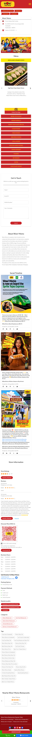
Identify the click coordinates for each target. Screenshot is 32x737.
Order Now (16, 109)
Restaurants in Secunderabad (20, 721)
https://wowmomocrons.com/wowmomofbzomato (14, 439)
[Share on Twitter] (14, 329)
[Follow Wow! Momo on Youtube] (19, 728)
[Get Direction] (16, 578)
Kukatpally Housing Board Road (10, 604)
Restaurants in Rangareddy (21, 719)
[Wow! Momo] (7, 4)
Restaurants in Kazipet (6, 721)
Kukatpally (5, 610)
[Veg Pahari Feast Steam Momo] (16, 74)
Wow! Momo (16, 697)
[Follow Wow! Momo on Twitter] (12, 728)
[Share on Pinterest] (10, 329)
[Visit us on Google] (17, 728)
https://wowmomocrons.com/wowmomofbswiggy (14, 440)
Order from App (16, 112)
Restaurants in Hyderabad (7, 719)
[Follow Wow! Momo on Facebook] (10, 728)
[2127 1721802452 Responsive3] (16, 732)
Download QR (6, 550)
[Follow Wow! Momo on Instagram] (15, 728)
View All (17, 518)
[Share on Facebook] (3, 329)
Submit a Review (6, 477)
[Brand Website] (22, 728)
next (30, 88)
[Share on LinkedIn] (7, 329)
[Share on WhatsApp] (17, 329)
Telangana (18, 10)
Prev (2, 88)
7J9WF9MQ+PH (5, 577)
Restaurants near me (8, 10)
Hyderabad (5, 13)
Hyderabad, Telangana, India (7, 578)
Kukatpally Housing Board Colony (11, 607)
